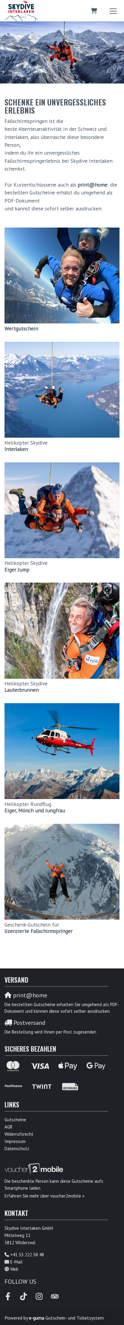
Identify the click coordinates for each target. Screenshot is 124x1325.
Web (14, 1269)
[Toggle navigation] (113, 11)
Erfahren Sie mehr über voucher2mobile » (44, 1196)
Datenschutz (17, 1148)
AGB (8, 1127)
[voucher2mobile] (35, 1169)
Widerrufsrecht (19, 1134)
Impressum (15, 1141)
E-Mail (16, 1262)
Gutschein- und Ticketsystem (66, 1318)
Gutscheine (15, 1119)
